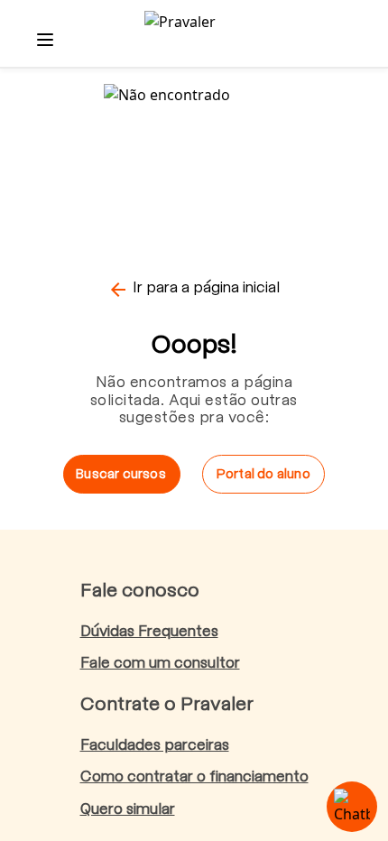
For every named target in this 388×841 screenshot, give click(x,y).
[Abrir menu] (45, 40)
